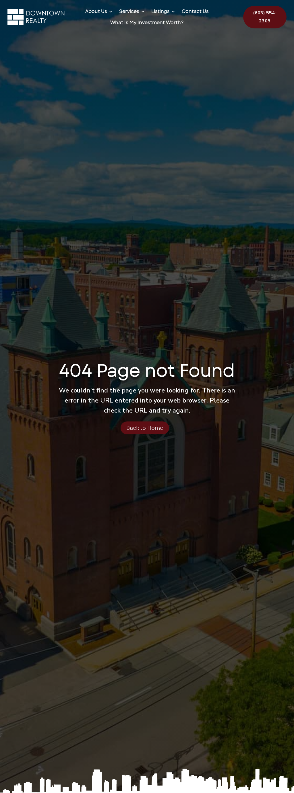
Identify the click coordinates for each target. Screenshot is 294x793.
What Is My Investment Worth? (147, 23)
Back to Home (144, 428)
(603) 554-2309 (265, 17)
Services (129, 11)
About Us (96, 11)
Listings (160, 11)
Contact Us (195, 11)
